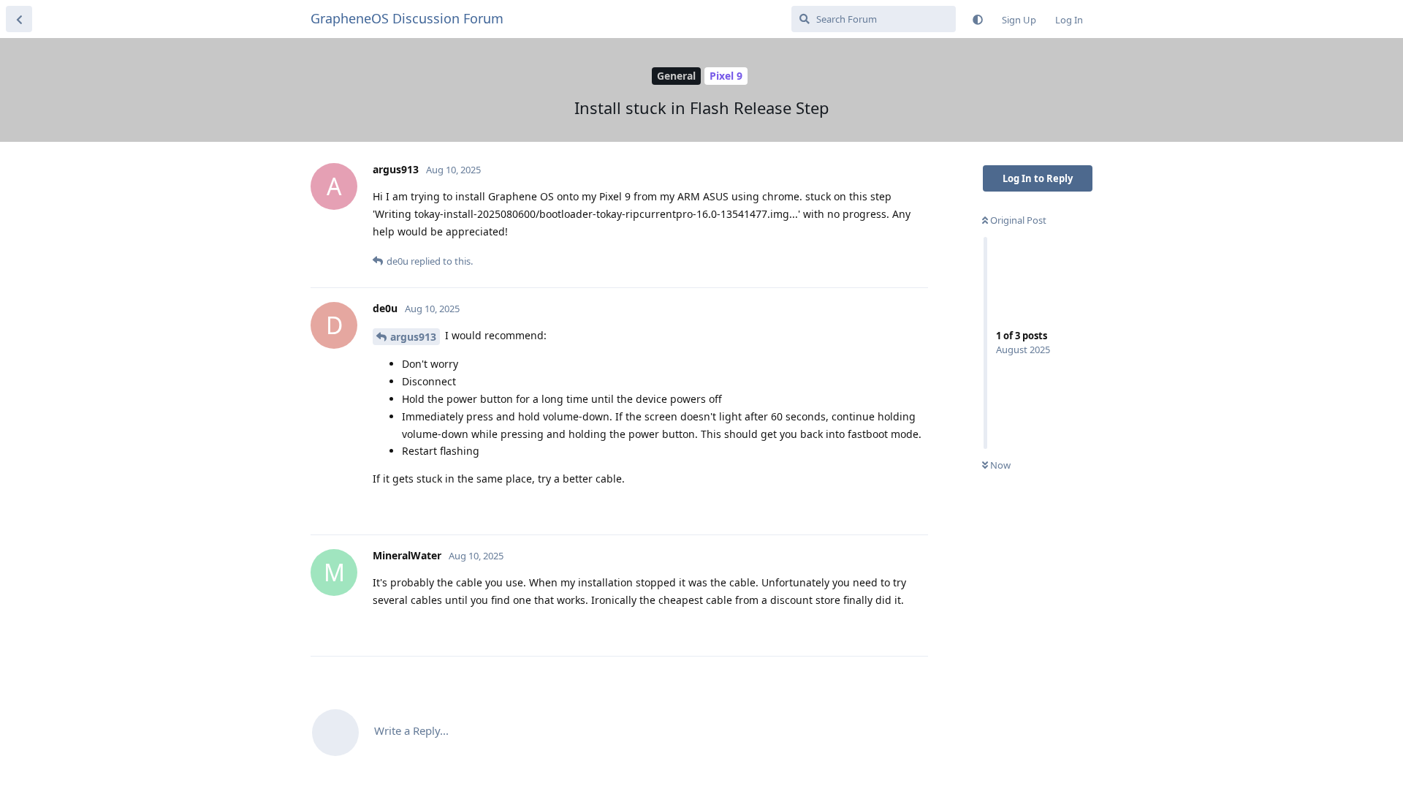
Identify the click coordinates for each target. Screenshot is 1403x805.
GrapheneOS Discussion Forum (407, 18)
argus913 (413, 337)
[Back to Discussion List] (19, 19)
